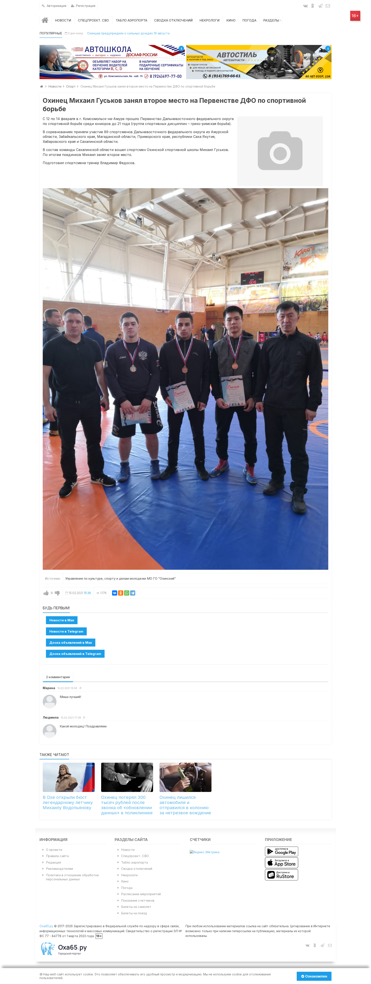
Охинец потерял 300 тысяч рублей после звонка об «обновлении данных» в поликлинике (127, 805)
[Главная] (45, 20)
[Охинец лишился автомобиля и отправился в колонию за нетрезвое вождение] (185, 777)
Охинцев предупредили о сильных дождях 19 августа (128, 33)
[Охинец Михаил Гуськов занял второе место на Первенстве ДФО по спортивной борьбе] (280, 151)
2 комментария (58, 677)
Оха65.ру (46, 926)
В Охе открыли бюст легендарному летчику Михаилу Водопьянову (68, 802)
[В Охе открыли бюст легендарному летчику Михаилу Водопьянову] (69, 777)
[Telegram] (132, 593)
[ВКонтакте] (114, 593)
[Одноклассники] (120, 593)
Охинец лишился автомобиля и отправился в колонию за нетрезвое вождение (185, 805)
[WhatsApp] (126, 593)
